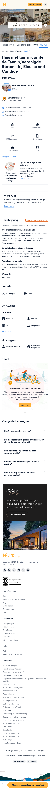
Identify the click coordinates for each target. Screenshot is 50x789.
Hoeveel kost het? (9, 633)
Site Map (41, 756)
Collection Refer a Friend (12, 707)
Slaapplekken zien (9, 157)
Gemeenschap (8, 609)
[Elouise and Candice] (6, 87)
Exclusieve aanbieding (11, 733)
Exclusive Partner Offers (11, 723)
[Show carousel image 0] (25, 25)
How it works (7, 727)
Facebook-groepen (10, 666)
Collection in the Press (11, 704)
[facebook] (5, 570)
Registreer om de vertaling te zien (37, 220)
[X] (23, 570)
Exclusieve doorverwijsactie (13, 688)
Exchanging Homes (10, 701)
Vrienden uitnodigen (10, 640)
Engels (42, 225)
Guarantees (7, 710)
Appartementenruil (10, 691)
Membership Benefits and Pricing (15, 714)
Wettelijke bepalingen (14, 751)
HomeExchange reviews (12, 743)
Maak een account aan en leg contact (28, 785)
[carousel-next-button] (45, 25)
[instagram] (9, 570)
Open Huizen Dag (9, 684)
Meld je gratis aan (35, 4)
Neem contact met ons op (12, 654)
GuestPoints (7, 630)
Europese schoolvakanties (12, 675)
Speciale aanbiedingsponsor (13, 697)
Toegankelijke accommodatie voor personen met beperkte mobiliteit (24, 680)
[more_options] (4, 785)
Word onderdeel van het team (14, 599)
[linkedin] (18, 570)
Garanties (6, 637)
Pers (4, 612)
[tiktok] (14, 570)
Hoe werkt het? (8, 627)
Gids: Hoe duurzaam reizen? (13, 672)
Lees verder (24, 179)
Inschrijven (25, 405)
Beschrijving (9, 45)
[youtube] (28, 570)
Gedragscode (30, 751)
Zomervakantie (8, 694)
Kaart (35, 45)
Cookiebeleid (10, 756)
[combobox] (19, 761)
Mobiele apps (8, 606)
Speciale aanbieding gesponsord (15, 717)
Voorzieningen (24, 45)
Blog (4, 603)
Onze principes (8, 624)
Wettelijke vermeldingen (27, 756)
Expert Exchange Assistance (13, 720)
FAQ (4, 651)
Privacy (41, 751)
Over (5, 596)
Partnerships (7, 740)
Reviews (43, 45)
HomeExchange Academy (12, 669)
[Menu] (45, 4)
